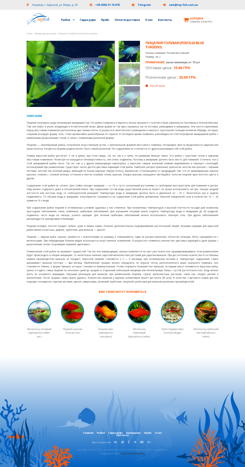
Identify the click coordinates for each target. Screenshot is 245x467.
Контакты (165, 20)
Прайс (105, 20)
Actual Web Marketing (132, 453)
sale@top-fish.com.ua (183, 5)
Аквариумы (133, 433)
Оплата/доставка (127, 20)
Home (29, 33)
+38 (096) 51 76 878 (107, 5)
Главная (88, 433)
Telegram (145, 5)
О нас (149, 20)
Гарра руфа (88, 20)
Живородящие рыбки (45, 33)
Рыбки (101, 433)
